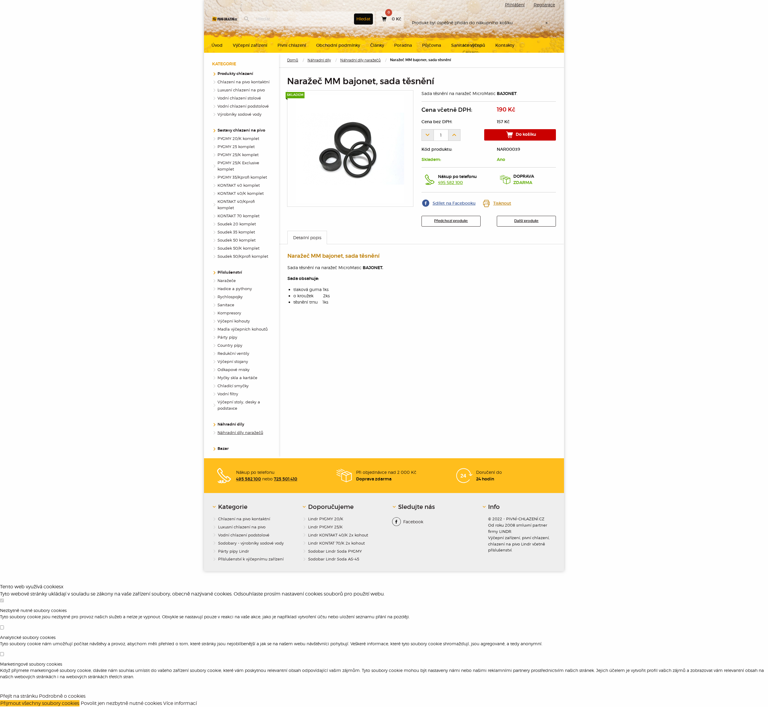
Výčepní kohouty (234, 321)
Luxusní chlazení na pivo (241, 90)
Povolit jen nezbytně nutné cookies (121, 703)
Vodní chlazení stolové (239, 98)
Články (377, 45)
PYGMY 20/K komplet (238, 138)
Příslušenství (230, 273)
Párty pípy (227, 337)
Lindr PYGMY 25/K (325, 526)
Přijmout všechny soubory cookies (39, 703)
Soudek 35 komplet (236, 232)
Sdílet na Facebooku (454, 203)
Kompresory (229, 312)
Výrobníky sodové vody (240, 114)
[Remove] (428, 135)
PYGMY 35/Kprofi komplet (242, 177)
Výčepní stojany (233, 361)
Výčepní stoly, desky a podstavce (239, 405)
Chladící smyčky (233, 385)
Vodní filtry (228, 393)
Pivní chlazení (292, 45)
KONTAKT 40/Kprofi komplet (236, 204)
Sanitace (226, 304)
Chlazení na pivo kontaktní (243, 81)
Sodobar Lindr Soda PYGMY (335, 551)
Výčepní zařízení (250, 45)
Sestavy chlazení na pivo (241, 130)
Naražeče (227, 280)
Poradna (403, 45)
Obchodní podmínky (338, 45)
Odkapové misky (234, 369)
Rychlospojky (230, 296)
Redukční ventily (233, 353)
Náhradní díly (319, 60)
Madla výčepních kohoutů (243, 329)
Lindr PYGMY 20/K (325, 518)
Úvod (217, 45)
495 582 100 (450, 182)
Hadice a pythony (235, 288)
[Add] (454, 135)
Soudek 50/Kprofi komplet (243, 256)
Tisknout (502, 203)
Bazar (223, 449)
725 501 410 (285, 479)
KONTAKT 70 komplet (239, 215)
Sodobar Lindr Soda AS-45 (333, 559)
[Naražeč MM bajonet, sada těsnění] (350, 149)
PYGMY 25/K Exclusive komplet (238, 165)
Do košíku (525, 134)
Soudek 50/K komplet (239, 248)
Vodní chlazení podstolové (243, 106)
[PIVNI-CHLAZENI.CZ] (224, 19)
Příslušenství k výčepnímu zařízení (251, 559)
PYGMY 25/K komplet (238, 154)
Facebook (413, 521)
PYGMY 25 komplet (236, 146)
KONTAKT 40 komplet (239, 185)
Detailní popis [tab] (307, 237)
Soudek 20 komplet (237, 223)
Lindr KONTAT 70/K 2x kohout (336, 543)
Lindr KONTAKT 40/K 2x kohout (338, 535)
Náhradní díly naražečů (360, 60)
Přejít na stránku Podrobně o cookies (43, 696)
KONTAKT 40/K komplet (241, 193)
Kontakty (504, 45)
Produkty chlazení (235, 74)
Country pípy (230, 345)
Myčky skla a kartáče (237, 377)
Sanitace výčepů (468, 45)
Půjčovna (431, 45)
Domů (292, 60)
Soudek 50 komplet (237, 240)
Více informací (180, 703)
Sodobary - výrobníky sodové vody (251, 543)
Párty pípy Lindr (233, 551)
